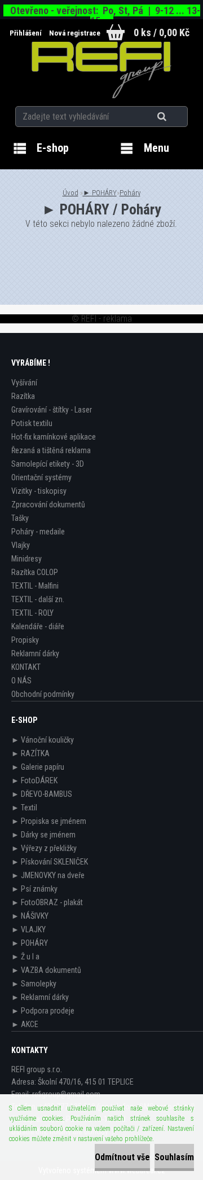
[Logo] (101, 70)
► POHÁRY (100, 192)
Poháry (130, 192)
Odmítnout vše (122, 1157)
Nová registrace (74, 33)
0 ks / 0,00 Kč (161, 32)
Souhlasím (174, 1157)
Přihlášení (26, 33)
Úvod (70, 192)
